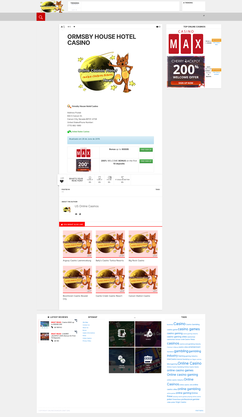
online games (171, 393)
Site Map (85, 322)
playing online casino (194, 396)
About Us (85, 327)
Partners (199, 411)
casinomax (191, 337)
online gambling (189, 389)
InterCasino (171, 359)
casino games (189, 329)
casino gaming (175, 333)
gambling (181, 351)
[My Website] (80, 214)
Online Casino (189, 363)
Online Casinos (87, 338)
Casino (180, 323)
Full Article (44, 74)
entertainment (194, 347)
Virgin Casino (181, 402)
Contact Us (86, 325)
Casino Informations (89, 333)
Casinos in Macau (172, 347)
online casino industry (175, 380)
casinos (173, 343)
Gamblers (170, 352)
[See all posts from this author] (67, 209)
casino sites (183, 347)
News (84, 335)
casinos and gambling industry (190, 344)
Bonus (84, 330)
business (170, 324)
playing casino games (180, 396)
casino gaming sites (177, 336)
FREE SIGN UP (146, 150)
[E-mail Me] (77, 214)
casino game (172, 329)
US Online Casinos (87, 206)
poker (169, 399)
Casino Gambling (193, 324)
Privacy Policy (87, 341)
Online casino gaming (182, 374)
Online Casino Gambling (175, 367)
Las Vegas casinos (195, 359)
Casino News (190, 339)
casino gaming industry (190, 334)
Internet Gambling (183, 359)
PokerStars (177, 399)
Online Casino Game (191, 367)
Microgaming (172, 364)
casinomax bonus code (176, 339)
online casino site (185, 385)
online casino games (180, 370)
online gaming (183, 392)
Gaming (181, 356)
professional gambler (190, 399)
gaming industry (191, 356)
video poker (171, 402)
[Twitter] (204, 15)
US (63, 192)
